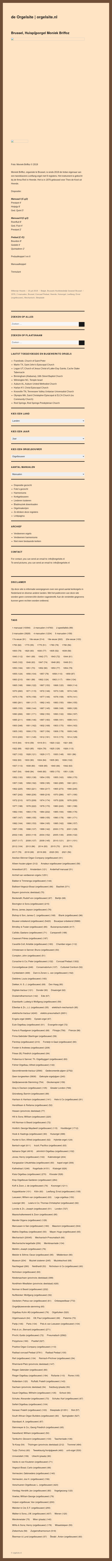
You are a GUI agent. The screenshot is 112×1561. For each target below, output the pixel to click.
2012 (17, 846)
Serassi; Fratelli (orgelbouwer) (29, 1410)
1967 (17, 794)
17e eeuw (19, 639)
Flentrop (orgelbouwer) (26, 1041)
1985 (58, 811)
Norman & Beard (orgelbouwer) (30, 1289)
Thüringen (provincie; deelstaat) (46, 1444)
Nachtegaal (20, 1266)
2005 (58, 834)
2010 (58, 840)
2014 (43, 846)
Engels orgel (21, 1018)
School (65, 1392)
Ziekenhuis (19, 1530)
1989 (44, 817)
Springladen (70, 1415)
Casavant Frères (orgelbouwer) (30, 938)
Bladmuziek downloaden (26, 504)
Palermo (69, 1318)
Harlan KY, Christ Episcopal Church (31, 388)
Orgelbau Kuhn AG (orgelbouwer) (30, 1312)
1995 (58, 823)
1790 (66, 644)
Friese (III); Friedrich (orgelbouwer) (31, 1053)
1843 (55, 656)
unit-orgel (73, 1450)
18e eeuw (36, 639)
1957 (17, 783)
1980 (58, 806)
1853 (55, 667)
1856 (31, 673)
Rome (73, 1375)
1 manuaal (21, 627)
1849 (67, 662)
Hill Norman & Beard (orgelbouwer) (31, 1122)
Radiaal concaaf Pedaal (27, 1352)
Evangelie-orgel (58, 1024)
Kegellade (41, 1168)
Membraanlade (54, 1243)
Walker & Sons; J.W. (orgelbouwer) (31, 1513)
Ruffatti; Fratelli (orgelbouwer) (48, 1381)
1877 (44, 696)
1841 (30, 656)
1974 (44, 800)
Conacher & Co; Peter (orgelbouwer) (32, 961)
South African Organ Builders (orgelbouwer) (35, 1415)
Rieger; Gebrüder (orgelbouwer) (29, 1369)
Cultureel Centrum (72, 967)
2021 (66, 852)
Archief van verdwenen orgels (30, 875)
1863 (57, 679)
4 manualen (43, 633)
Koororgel (59, 1185)
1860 (17, 679)
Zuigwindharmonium (43, 1530)
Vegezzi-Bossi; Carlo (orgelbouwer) (31, 1467)
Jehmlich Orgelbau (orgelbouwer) (55, 1151)
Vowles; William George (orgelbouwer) (33, 1496)
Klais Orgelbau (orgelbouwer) (29, 1174)
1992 (17, 823)
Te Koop (18, 1444)
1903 (58, 725)
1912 (44, 737)
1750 (16, 644)
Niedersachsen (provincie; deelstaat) (32, 1277)
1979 (44, 806)
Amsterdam (38, 869)
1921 (67, 742)
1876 (31, 696)
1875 (17, 696)
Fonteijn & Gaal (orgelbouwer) (59, 1041)
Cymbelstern (21, 972)
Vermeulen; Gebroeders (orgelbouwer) (33, 1473)
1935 (54, 760)
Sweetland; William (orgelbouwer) (30, 1433)
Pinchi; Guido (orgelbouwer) (28, 1335)
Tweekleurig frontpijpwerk (48, 1450)
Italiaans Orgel (22, 1151)
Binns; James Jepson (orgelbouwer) (31, 909)
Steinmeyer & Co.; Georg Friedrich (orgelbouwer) (38, 1427)
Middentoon (65, 1254)
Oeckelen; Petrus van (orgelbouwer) (31, 1300)
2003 (31, 834)
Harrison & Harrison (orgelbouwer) (31, 1099)
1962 (17, 788)
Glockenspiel (56, 1082)
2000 (58, 829)
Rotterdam (20, 1381)
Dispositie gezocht (23, 485)
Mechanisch (29, 298)
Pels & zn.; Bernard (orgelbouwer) (31, 1329)
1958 (31, 783)
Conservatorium (46, 967)
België (43, 291)
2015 (55, 846)
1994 (44, 823)
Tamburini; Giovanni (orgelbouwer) (31, 1438)
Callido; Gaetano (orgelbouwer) (29, 932)
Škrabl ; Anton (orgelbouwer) (66, 1536)
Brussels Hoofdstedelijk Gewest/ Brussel (64, 291)
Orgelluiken (60, 1312)
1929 (44, 754)
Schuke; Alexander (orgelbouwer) (30, 1398)
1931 (71, 754)
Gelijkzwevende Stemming (28, 1082)
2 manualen (22, 294)
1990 (58, 817)
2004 (44, 834)
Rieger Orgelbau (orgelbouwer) (30, 1375)
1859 (70, 673)
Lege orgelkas (64, 1197)
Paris (31, 1323)
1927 (17, 754)
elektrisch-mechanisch (65, 1007)
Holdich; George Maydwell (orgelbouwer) (35, 1128)
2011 (72, 840)
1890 (17, 714)
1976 (13, 294)
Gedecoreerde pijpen (59, 1070)
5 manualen (63, 633)
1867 (44, 685)
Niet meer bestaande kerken (27, 541)
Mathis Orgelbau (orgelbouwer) (29, 1231)
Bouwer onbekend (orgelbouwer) (31, 921)
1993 (31, 823)
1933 (29, 760)
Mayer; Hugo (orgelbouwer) (65, 1231)
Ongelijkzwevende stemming (28, 1306)
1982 (17, 811)
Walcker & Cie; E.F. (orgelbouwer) (31, 1507)
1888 (58, 708)
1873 (58, 690)
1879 (72, 696)
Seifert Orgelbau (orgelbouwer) (30, 1404)
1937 (17, 765)
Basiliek (63, 886)
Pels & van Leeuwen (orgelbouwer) (60, 1323)
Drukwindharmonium (25, 995)
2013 (30, 846)
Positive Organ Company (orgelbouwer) (34, 1346)
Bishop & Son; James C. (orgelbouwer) (33, 915)
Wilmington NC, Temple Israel (28, 380)
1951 (68, 771)
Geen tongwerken (24, 1076)
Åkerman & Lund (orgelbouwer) (29, 1536)
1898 (58, 719)
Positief (37, 1341)
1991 (72, 817)
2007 (17, 840)
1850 (17, 667)
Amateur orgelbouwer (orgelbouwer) (60, 863)
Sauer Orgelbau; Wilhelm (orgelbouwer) (34, 1392)
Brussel (31, 294)
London (61, 1208)
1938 (30, 765)
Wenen (60, 1513)
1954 (44, 777)
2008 (31, 840)
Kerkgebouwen (21, 497)
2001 (72, 829)
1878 (58, 696)
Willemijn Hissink (18, 291)
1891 (31, 714)
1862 (43, 679)
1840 (17, 656)
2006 (72, 834)
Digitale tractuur (22, 990)
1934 (41, 760)
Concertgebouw (22, 967)
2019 (41, 852)
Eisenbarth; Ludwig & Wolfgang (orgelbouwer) (36, 1001)
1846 (30, 662)
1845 (17, 662)
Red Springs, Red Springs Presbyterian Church (37, 403)
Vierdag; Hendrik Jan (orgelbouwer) (31, 1490)
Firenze (74, 1030)
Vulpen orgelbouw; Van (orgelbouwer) (33, 1502)
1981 (72, 806)
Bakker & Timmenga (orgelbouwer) (32, 880)
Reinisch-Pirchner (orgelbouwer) (57, 1358)
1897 (44, 719)
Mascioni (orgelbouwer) (66, 1225)
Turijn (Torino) (21, 1450)
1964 (44, 788)
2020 (54, 852)
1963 (31, 788)
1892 (44, 714)
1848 (55, 662)
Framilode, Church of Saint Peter (29, 361)
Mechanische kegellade (26, 1243)
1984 (44, 811)
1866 (31, 685)
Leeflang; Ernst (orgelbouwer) (63, 1191)
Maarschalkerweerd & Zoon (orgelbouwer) (34, 1214)
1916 (29, 742)
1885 (17, 708)
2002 (17, 834)
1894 (72, 714)
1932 (16, 760)
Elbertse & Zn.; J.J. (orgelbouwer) (30, 1007)
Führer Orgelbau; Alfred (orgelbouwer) (33, 1064)
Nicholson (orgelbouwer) (26, 1272)
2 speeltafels (64, 627)
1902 (44, 725)
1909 (72, 731)
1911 (31, 737)
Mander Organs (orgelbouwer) (29, 1220)
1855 (17, 673)
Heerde (53, 294)
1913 (58, 737)
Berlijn (60, 898)
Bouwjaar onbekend (67, 921)
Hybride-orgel (63, 1139)
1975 (58, 800)
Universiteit (20, 1456)
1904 (72, 725)
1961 (72, 783)
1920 (54, 742)
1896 (31, 719)
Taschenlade (63, 1438)
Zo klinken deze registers (26, 512)
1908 (58, 731)
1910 (17, 737)
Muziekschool (63, 1260)
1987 (17, 817)
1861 (30, 679)
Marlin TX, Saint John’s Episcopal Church (34, 365)
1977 (17, 806)
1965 (58, 788)
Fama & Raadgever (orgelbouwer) (30, 1030)
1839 (66, 650)
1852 (43, 667)
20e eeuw (73, 639)
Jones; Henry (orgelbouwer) (28, 1156)
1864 (71, 679)
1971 (72, 794)
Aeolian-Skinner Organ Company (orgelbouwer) (37, 857)
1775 (41, 644)
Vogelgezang (63, 1490)
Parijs (17, 1323)
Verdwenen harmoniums (25, 537)
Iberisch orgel (21, 1145)
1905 (17, 731)
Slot (75, 1410)
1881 (31, 702)
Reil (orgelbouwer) (24, 1358)
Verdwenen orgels (22, 533)
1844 (67, 656)
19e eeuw (55, 639)
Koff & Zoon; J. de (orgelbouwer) (30, 1185)
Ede (45, 995)
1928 (31, 754)
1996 (72, 823)
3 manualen (21, 633)
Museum (19, 1260)
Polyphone (20, 1341)
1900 (17, 725)
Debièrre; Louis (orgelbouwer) (29, 978)
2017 (16, 852)
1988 (31, 817)
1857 (44, 673)
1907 (44, 731)
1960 (58, 783)
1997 (17, 829)
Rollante (58, 1375)
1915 (16, 742)
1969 (44, 794)
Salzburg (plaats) (59, 1387)
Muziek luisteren (40, 1260)
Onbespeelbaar (64, 1300)
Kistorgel (60, 1168)
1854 (67, 667)
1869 (72, 685)
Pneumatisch (56, 1335)
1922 (16, 748)
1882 (44, 702)
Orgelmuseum (21, 1318)
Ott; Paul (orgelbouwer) (46, 1318)
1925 (54, 748)
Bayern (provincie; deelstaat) (28, 892)
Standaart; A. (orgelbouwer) (27, 1421)
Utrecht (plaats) (41, 1456)
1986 (72, 811)
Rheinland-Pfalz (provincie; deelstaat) (33, 1364)
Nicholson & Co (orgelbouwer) (66, 1266)
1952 (17, 777)
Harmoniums (20, 493)
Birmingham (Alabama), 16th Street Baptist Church (38, 376)
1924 (41, 748)
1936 (67, 760)
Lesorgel (18, 1202)
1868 (58, 685)
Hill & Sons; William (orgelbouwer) (31, 1116)
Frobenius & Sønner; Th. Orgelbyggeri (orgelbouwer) (39, 1059)
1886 (31, 708)
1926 (68, 748)
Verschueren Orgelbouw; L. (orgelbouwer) (35, 1484)
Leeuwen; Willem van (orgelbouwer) (31, 1197)
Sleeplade (40, 298)
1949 (41, 771)
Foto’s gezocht (21, 489)
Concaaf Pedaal (42, 294)
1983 (31, 811)
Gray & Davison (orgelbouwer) (29, 1087)
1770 (29, 644)
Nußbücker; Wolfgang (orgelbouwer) (32, 1295)
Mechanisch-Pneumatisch (50, 1237)
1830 (41, 650)
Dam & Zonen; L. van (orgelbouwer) (53, 972)
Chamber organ (66, 944)
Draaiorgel (58, 990)
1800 (16, 650)
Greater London (60, 1087)
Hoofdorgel (69, 1128)
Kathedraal (21, 1168)
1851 (30, 667)
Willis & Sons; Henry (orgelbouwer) (32, 1525)
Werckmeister (21, 1519)
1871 (31, 690)
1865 (17, 685)
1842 (43, 656)
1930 (58, 754)
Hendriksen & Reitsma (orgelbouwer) (32, 1105)
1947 (16, 771)
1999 (44, 829)
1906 (31, 731)
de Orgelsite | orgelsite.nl (34, 17)
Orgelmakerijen (21, 508)
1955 (58, 777)
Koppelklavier (21, 1191)
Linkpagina (19, 516)
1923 (29, 748)
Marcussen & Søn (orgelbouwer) (30, 1225)
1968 (31, 794)
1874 (72, 690)
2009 (44, 840)
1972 (17, 800)
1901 (31, 725)
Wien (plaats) (42, 1519)
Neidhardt (39, 1266)
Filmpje (59, 1030)
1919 (41, 742)
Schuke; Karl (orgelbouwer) (67, 1398)
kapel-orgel (65, 1162)
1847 (43, 662)
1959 (44, 783)
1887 (44, 708)
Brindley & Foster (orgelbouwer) (29, 926)
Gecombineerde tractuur (27, 1070)
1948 (29, 771)
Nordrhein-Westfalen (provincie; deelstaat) (35, 1283)
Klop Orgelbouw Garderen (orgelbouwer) (34, 1179)
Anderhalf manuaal (61, 869)
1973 (31, 800)
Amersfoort (19, 869)
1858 (57, 673)
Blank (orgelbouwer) (71, 915)
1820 (29, 650)
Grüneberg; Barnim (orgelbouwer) (30, 1093)
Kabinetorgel (57, 1156)
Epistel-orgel (42, 1018)
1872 (44, 690)
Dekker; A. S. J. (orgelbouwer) (28, 984)
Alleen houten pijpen (25, 863)
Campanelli (58, 932)
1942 (67, 765)
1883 (58, 702)
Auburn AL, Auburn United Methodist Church (35, 384)
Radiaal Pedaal (55, 1352)
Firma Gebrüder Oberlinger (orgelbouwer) (34, 1036)
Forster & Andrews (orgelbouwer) (31, 1047)
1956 (72, 777)
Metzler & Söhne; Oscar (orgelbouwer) (33, 1254)
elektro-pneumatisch (53, 1013)
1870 (17, 690)
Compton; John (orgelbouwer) (28, 955)
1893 (58, 714)
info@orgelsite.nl (56, 559)
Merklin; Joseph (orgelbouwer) (29, 1248)
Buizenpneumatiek (62, 926)
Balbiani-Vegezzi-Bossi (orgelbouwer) (32, 886)
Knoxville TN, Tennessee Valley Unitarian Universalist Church (44, 391)
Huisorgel (62, 294)
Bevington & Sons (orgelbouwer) (30, 903)
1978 (31, 806)
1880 (17, 702)
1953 (31, 777)
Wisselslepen (63, 1525)
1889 (72, 708)
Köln (38, 1191)
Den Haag (56, 984)
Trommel (74, 1444)
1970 (58, 794)
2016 (67, 846)
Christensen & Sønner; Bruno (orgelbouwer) (35, 949)
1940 (55, 765)
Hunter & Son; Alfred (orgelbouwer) (31, 1139)
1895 (17, 719)
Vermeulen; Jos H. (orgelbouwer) (31, 1479)
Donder (42, 990)
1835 (54, 650)
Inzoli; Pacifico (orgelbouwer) (50, 1145)
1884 (72, 702)
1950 (54, 771)
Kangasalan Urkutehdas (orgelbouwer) (33, 1162)
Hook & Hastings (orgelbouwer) (29, 1133)
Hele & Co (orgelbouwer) (68, 1099)
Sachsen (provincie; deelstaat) (29, 1387)
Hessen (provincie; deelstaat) (28, 1110)
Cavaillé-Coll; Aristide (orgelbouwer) (32, 944)
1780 (54, 644)
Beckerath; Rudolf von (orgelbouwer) (32, 898)
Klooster (56, 1174)
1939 (43, 765)
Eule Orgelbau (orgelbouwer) (28, 1024)
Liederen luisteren (22, 500)
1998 (31, 829)
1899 (72, 719)
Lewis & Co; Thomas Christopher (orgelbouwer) (53, 1202)
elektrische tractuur (24, 1013)
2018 (29, 852)
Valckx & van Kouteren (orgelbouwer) (32, 1461)
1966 (72, 788)
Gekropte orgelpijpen (52, 1076)
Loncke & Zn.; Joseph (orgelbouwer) (32, 1208)
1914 (72, 737)
